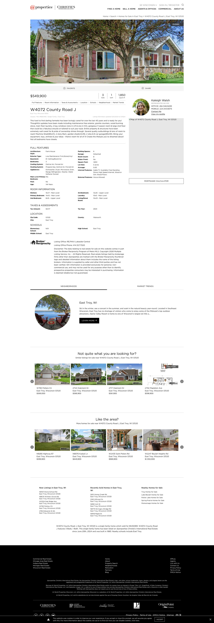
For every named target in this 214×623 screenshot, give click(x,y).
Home (107, 559)
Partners (108, 570)
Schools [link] (93, 102)
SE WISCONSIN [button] (147, 5)
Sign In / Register (169, 5)
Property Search (111, 563)
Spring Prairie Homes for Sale (152, 500)
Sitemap (170, 615)
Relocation (109, 568)
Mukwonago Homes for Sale (152, 503)
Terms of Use (175, 570)
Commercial (165, 9)
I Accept (159, 619)
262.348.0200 (165, 106)
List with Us (174, 563)
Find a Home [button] (113, 9)
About (107, 561)
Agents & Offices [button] (147, 9)
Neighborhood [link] (105, 102)
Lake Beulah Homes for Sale (152, 495)
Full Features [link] (37, 102)
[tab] (68, 286)
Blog (107, 572)
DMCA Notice (175, 572)
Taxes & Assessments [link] (70, 102)
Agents (173, 561)
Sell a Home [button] (129, 9)
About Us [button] (179, 9)
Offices (173, 559)
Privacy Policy (175, 568)
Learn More (88, 321)
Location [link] (84, 102)
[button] (156, 145)
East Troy (61, 116)
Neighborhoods (111, 565)
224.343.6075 (166, 109)
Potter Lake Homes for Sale (152, 497)
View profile (158, 114)
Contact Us (174, 565)
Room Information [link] (52, 102)
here (137, 620)
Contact (156, 111)
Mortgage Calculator (156, 181)
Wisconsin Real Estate (41, 568)
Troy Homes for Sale (149, 492)
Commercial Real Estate (42, 559)
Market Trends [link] (118, 102)
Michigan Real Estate (41, 565)
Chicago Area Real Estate (43, 561)
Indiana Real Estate (40, 563)
